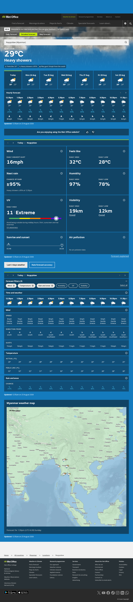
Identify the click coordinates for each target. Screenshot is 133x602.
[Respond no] (93, 132)
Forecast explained (120, 256)
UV (73, 286)
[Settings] (125, 23)
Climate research (55, 570)
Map (45, 34)
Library (52, 577)
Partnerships (99, 575)
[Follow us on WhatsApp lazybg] (127, 592)
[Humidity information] (123, 173)
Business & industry (78, 570)
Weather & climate (69, 17)
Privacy (121, 572)
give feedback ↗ (51, 29)
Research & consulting (79, 575)
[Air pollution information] (123, 237)
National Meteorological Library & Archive (11, 571)
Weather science (55, 567)
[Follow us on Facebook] (108, 592)
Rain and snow (43, 286)
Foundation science (56, 575)
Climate (70, 23)
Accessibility (123, 565)
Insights (75, 577)
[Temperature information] (126, 353)
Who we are (99, 565)
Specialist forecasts (86, 23)
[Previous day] (8, 143)
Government (76, 565)
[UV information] (61, 200)
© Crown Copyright (123, 599)
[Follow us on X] (99, 592)
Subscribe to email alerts (103, 580)
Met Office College (10, 565)
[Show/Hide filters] (126, 281)
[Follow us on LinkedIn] (122, 592)
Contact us (98, 577)
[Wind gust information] (61, 151)
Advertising (76, 580)
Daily (11, 34)
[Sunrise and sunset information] (61, 237)
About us (109, 17)
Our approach (54, 565)
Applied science (55, 572)
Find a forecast (18, 23)
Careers (117, 17)
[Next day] (13, 143)
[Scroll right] (126, 93)
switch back (64, 29)
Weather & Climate (35, 561)
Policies (121, 561)
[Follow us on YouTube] (103, 592)
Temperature (24, 286)
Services (100, 17)
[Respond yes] (87, 132)
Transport (75, 567)
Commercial (99, 567)
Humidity (61, 286)
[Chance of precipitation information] (61, 173)
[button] (64, 459)
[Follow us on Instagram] (117, 592)
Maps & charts (56, 23)
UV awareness (12, 227)
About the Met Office (102, 561)
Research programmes (86, 17)
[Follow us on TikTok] (113, 592)
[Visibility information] (123, 200)
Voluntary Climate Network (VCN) (10, 584)
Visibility (84, 286)
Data (74, 572)
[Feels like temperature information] (123, 151)
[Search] (125, 41)
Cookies (121, 567)
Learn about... (105, 23)
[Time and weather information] (126, 292)
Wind (9, 286)
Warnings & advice (37, 23)
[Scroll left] (120, 93)
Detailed (28, 34)
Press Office (99, 570)
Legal (121, 570)
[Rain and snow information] (126, 378)
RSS (120, 575)
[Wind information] (126, 310)
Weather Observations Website (11, 578)
